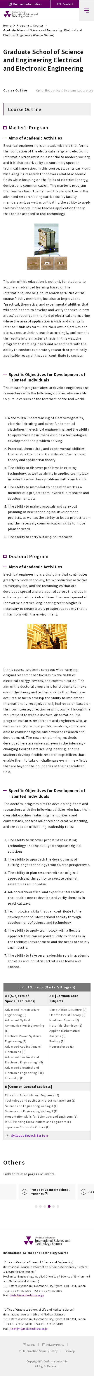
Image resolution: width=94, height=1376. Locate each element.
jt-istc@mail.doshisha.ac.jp (27, 1295)
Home (7, 25)
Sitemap (70, 1351)
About (31, 1344)
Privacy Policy (55, 1344)
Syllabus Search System (29, 1135)
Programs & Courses (30, 25)
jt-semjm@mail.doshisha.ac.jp (29, 1328)
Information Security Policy (40, 1351)
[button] (36, 1206)
